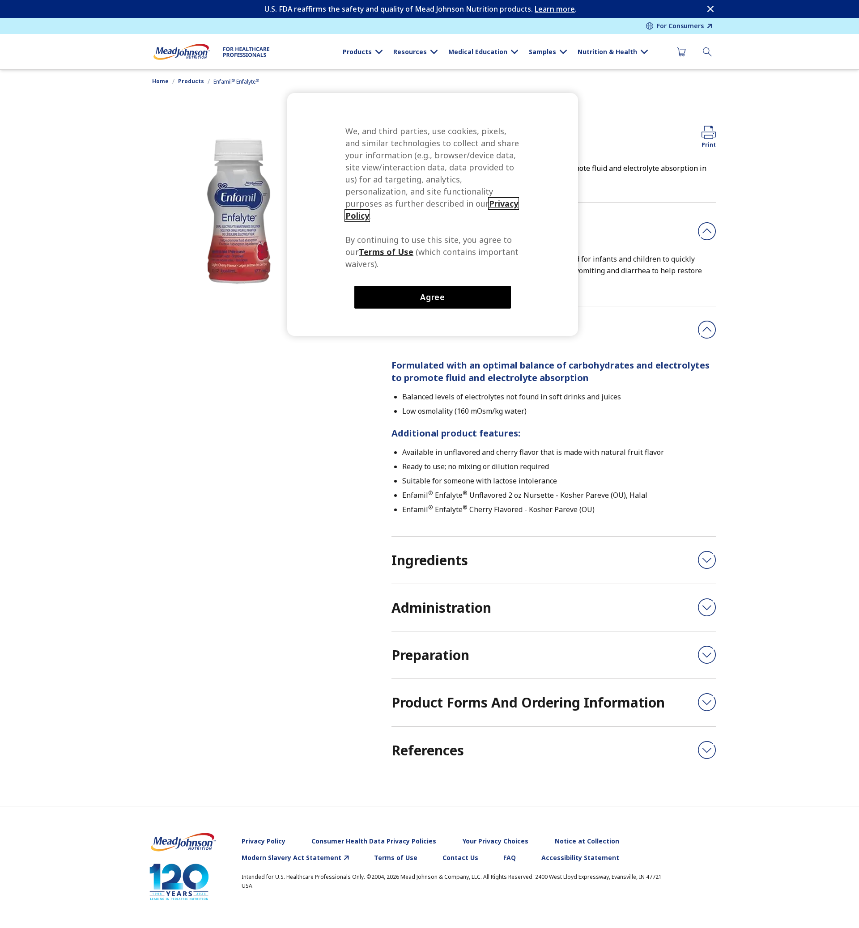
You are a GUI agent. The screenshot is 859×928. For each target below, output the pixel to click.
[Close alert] (710, 9)
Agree (433, 297)
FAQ (509, 858)
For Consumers (680, 25)
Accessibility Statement (580, 858)
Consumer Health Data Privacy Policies (373, 841)
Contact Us (460, 858)
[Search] (707, 51)
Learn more (555, 9)
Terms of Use (395, 858)
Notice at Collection (587, 841)
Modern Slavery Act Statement (291, 858)
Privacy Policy (263, 841)
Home (160, 81)
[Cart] (681, 51)
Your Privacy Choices (495, 841)
